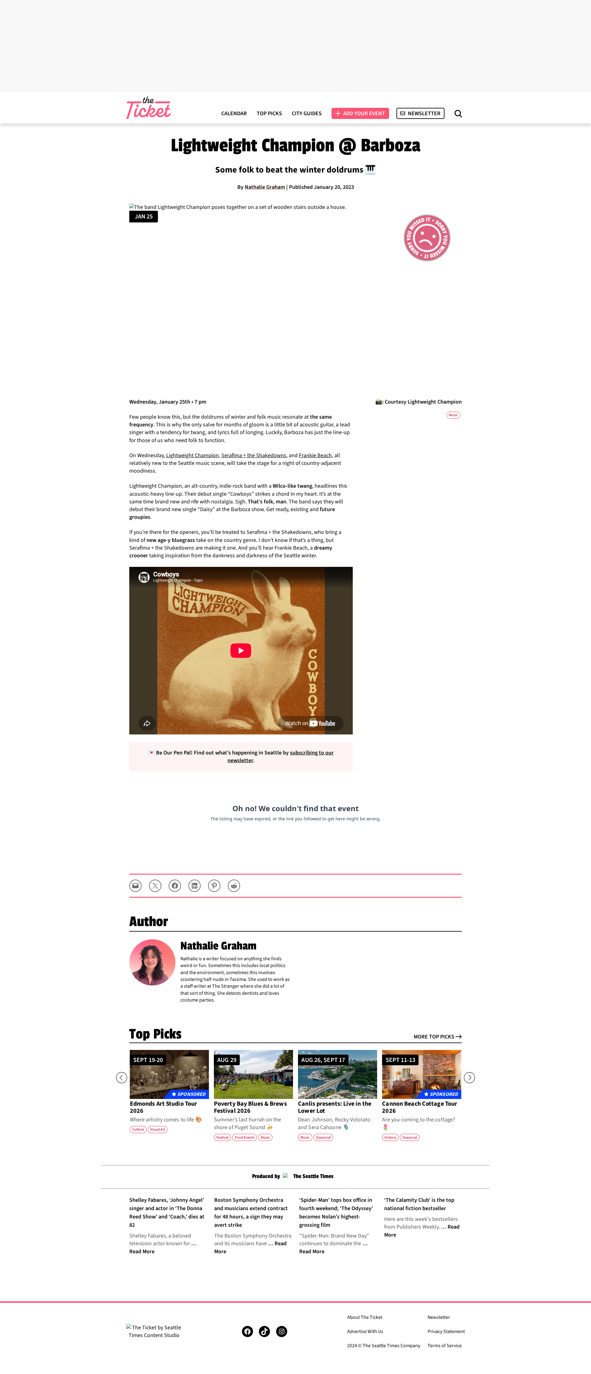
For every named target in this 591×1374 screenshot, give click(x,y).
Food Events (245, 1137)
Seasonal (323, 1137)
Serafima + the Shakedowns (253, 455)
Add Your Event (364, 113)
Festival (222, 1137)
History (390, 1137)
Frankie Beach (315, 455)
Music (453, 415)
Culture (138, 1129)
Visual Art (157, 1129)
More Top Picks (434, 1037)
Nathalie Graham (265, 187)
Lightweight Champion (192, 455)
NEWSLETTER (424, 113)
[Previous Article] (121, 1077)
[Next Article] (469, 1077)
